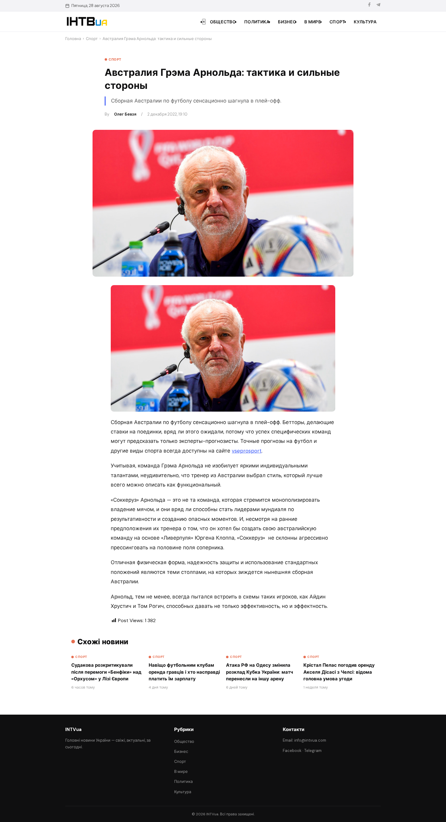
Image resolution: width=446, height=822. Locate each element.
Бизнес (287, 22)
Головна (73, 38)
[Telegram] (378, 5)
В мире (312, 22)
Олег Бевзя (125, 114)
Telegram (313, 750)
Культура (365, 22)
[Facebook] (369, 5)
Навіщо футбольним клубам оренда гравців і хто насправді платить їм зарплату (184, 672)
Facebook (292, 750)
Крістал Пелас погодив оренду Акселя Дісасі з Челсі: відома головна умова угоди (339, 672)
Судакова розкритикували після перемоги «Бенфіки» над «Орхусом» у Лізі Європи (106, 672)
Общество (223, 22)
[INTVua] (86, 21)
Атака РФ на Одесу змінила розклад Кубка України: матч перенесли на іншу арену (259, 672)
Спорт (337, 22)
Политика (256, 22)
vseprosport (247, 450)
